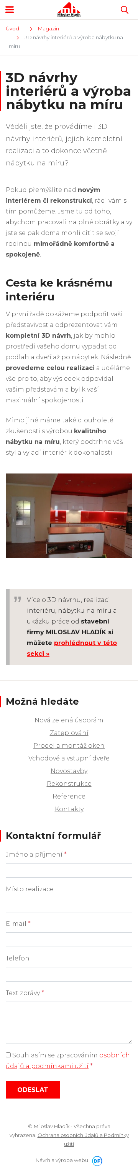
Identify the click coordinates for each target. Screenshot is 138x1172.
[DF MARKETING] (95, 1160)
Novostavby (69, 771)
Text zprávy (25, 993)
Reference (69, 796)
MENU (9, 9)
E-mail (18, 923)
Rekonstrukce (69, 783)
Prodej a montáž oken (69, 745)
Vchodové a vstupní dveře (69, 758)
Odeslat (32, 1090)
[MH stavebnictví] (69, 9)
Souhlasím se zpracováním (68, 1061)
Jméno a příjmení (36, 854)
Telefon (18, 958)
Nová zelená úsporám (69, 720)
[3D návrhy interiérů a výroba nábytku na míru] (69, 515)
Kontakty (69, 809)
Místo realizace (30, 889)
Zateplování (69, 733)
